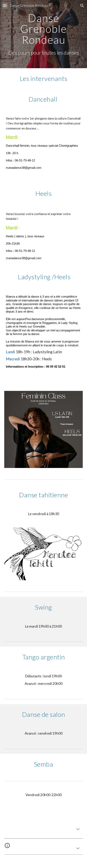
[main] (43, 34)
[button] (5, 5)
